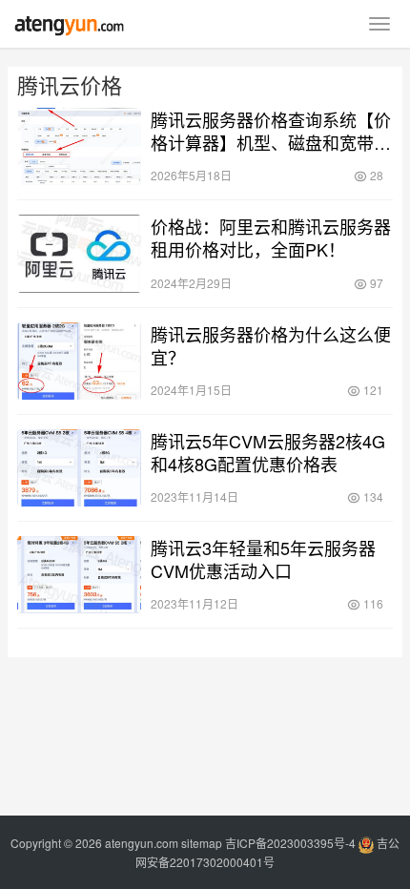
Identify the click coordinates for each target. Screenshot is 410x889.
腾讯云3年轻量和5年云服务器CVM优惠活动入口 (263, 559)
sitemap (201, 843)
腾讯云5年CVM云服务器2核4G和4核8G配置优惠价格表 (268, 452)
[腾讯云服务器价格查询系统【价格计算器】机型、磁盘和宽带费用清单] (79, 146)
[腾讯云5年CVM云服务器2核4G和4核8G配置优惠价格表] (79, 468)
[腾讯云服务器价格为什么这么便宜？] (79, 361)
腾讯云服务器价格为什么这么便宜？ (271, 345)
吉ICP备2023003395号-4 (290, 843)
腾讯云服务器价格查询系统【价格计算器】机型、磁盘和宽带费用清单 (271, 131)
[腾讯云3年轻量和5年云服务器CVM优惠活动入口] (79, 574)
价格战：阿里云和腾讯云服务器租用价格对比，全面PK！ (271, 237)
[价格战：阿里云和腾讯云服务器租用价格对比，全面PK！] (79, 253)
